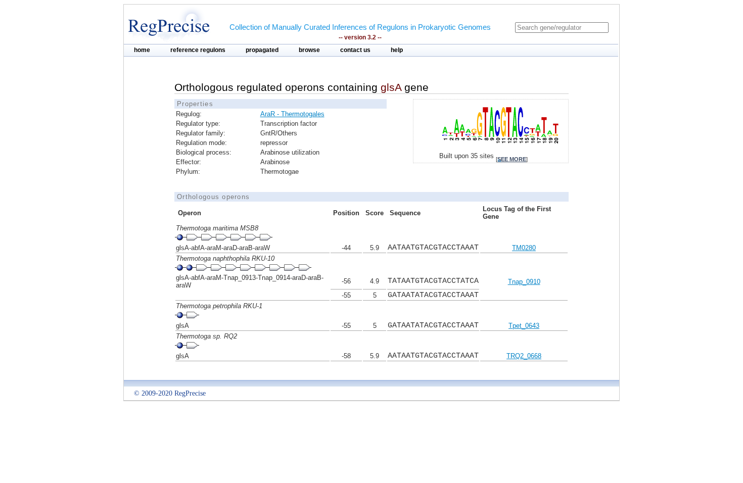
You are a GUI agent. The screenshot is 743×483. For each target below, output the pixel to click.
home (142, 50)
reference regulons (197, 50)
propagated (262, 50)
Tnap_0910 (524, 281)
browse (309, 50)
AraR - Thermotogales (292, 114)
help (397, 50)
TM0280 (524, 248)
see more (511, 159)
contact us (355, 50)
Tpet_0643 (523, 325)
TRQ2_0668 (523, 356)
